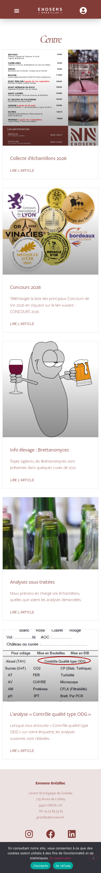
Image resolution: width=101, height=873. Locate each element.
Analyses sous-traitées (32, 582)
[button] (17, 11)
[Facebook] (50, 834)
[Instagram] (29, 834)
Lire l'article (22, 170)
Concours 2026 (25, 287)
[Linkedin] (72, 834)
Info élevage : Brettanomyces (39, 450)
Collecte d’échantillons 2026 (38, 158)
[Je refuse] (93, 857)
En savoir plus (60, 858)
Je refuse (63, 866)
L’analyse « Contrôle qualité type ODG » (50, 714)
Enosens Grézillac (50, 783)
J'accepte (40, 866)
